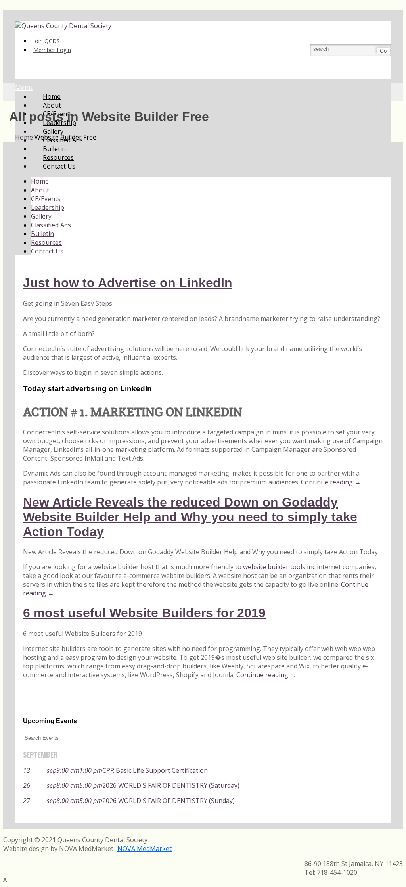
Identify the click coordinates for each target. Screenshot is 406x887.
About (40, 190)
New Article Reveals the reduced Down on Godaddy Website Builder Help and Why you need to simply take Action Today (190, 517)
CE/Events (46, 198)
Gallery (41, 216)
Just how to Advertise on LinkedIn (127, 283)
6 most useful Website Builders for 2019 (144, 613)
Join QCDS (46, 41)
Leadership (47, 207)
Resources (46, 242)
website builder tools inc (279, 567)
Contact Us (59, 166)
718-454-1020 (337, 872)
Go (383, 51)
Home (40, 181)
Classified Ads (51, 225)
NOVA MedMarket (144, 848)
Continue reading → (331, 482)
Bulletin (42, 233)
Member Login (52, 50)
